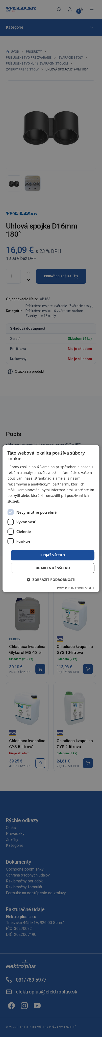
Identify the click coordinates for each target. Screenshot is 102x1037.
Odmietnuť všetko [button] (53, 568)
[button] (51, 579)
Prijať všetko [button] (52, 555)
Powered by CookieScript (75, 588)
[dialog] (50, 518)
